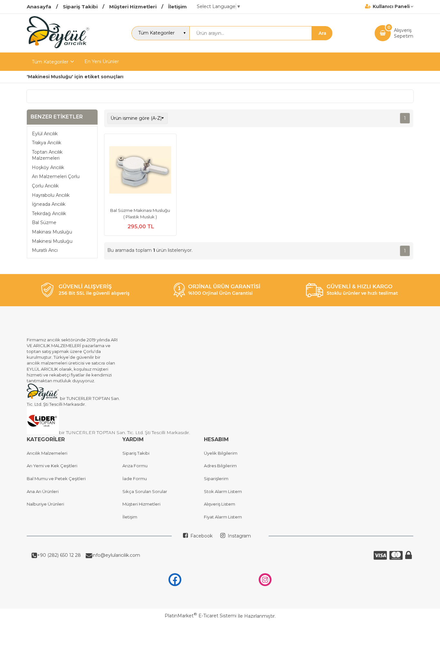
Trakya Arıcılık (46, 143)
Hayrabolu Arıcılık (51, 195)
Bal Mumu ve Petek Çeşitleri (56, 478)
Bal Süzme (44, 222)
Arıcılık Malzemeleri (47, 453)
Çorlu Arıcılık (45, 186)
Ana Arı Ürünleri (43, 491)
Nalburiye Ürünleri (45, 504)
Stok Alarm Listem (223, 491)
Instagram (238, 536)
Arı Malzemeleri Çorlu (56, 176)
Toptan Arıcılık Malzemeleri (47, 155)
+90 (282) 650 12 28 (59, 555)
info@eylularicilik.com (116, 555)
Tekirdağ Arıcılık (49, 213)
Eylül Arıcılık (45, 133)
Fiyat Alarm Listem (223, 516)
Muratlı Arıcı (45, 250)
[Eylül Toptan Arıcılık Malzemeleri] (58, 47)
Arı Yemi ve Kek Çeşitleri (52, 465)
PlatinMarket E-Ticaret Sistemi (200, 616)
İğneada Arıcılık (48, 204)
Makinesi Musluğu (52, 241)
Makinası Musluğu (52, 232)
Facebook (201, 536)
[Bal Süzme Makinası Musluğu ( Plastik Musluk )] (140, 171)
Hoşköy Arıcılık (48, 167)
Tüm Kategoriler (50, 62)
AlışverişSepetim (403, 33)
